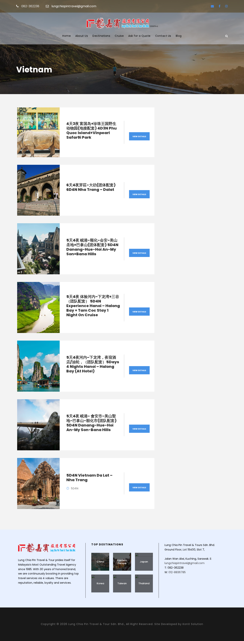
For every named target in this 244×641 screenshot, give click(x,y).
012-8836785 (177, 572)
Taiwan (122, 583)
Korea (100, 583)
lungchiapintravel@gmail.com (73, 6)
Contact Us (163, 36)
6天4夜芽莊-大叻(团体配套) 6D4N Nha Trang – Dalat (91, 187)
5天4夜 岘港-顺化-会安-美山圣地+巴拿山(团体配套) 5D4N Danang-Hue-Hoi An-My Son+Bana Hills (92, 247)
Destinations (101, 36)
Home (66, 36)
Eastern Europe (122, 562)
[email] (212, 6)
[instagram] (226, 6)
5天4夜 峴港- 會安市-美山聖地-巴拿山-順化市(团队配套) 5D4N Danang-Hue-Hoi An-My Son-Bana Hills (91, 422)
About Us (81, 36)
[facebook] (219, 6)
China (100, 561)
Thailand (143, 583)
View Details (139, 136)
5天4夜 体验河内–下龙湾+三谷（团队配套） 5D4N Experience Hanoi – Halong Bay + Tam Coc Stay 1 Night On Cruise (93, 306)
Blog (179, 36)
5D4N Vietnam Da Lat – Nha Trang (89, 478)
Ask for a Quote (139, 36)
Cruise (119, 36)
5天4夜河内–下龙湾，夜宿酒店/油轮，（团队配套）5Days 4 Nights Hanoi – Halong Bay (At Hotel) (92, 364)
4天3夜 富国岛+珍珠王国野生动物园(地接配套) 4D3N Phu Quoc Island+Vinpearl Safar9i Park (91, 130)
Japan (144, 561)
